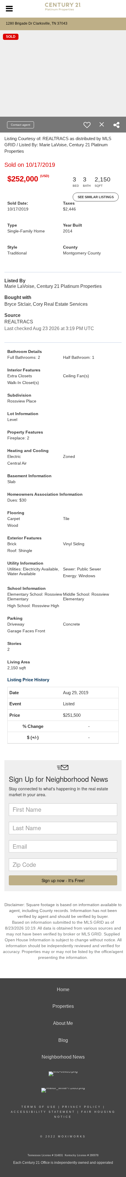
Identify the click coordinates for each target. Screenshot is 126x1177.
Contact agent (20, 124)
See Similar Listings (96, 197)
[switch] (87, 124)
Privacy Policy (81, 1106)
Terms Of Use (38, 1106)
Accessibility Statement (43, 1111)
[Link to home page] (63, 9)
